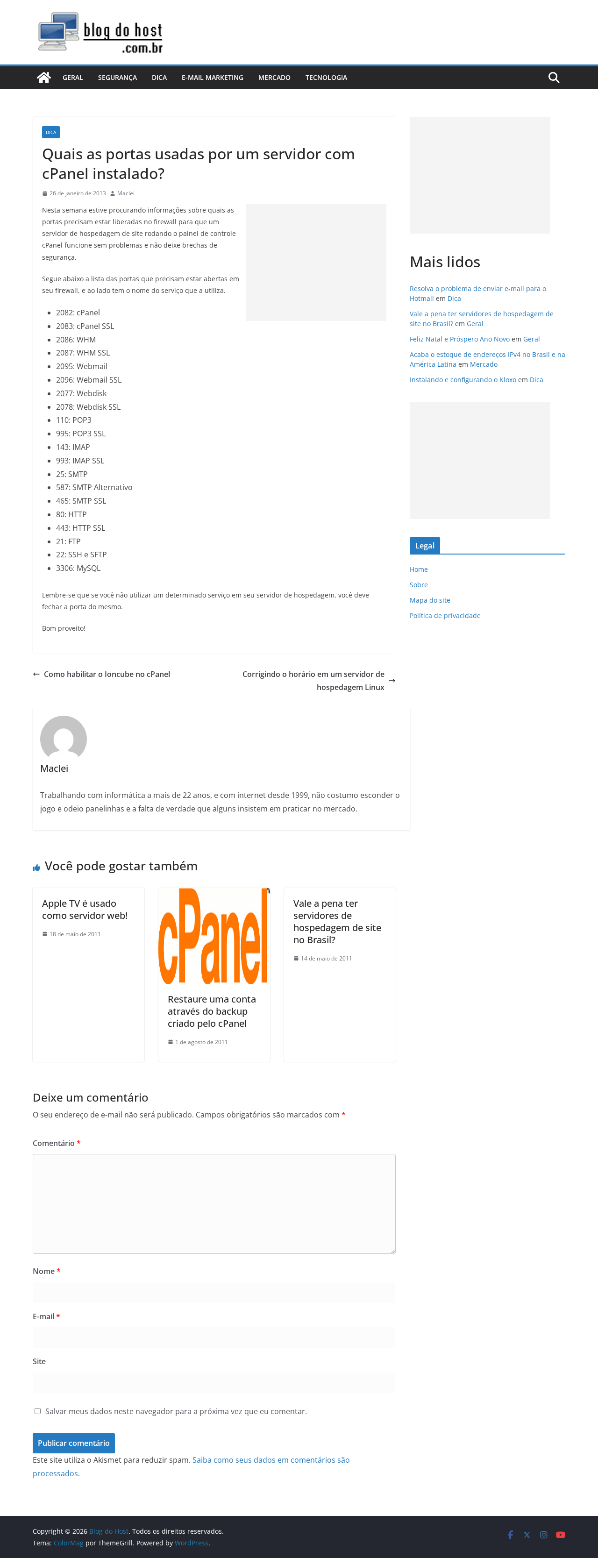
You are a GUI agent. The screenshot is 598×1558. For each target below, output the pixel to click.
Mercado (274, 77)
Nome (47, 1271)
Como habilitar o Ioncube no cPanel (107, 674)
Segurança (117, 77)
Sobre (419, 584)
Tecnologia (326, 77)
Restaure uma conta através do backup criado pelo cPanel (212, 1011)
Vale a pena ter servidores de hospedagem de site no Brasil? (337, 921)
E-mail (46, 1316)
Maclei (126, 193)
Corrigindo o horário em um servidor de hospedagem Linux (313, 681)
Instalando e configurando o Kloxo (463, 379)
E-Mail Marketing (212, 77)
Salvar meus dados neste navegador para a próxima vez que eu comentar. (176, 1411)
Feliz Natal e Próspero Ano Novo (460, 338)
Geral (73, 77)
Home (419, 569)
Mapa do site (430, 600)
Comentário (57, 1143)
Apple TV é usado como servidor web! (85, 909)
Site (39, 1361)
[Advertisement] (316, 262)
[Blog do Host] (44, 77)
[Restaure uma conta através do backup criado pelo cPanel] (214, 894)
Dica (159, 77)
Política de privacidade (445, 615)
